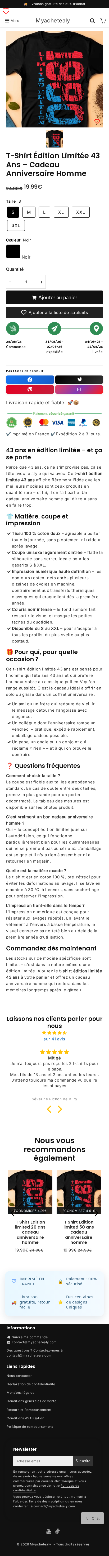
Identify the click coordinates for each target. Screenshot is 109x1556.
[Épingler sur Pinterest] (30, 389)
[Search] (92, 20)
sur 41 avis (54, 1038)
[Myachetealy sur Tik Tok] (57, 1533)
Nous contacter (19, 1376)
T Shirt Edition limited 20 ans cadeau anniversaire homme (30, 1232)
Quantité (15, 269)
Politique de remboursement (30, 1427)
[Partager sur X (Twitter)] (79, 379)
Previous (12, 1212)
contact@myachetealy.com (34, 1342)
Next (96, 1212)
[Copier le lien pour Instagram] (79, 389)
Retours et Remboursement (29, 1410)
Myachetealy (53, 20)
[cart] (103, 20)
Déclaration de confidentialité (31, 1384)
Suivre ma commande (30, 1337)
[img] (54, 1033)
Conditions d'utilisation (25, 1418)
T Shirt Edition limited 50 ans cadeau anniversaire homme (78, 1232)
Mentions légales (20, 1393)
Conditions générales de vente (31, 1401)
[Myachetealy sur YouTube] (49, 1532)
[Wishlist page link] (6, 11)
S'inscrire (83, 1461)
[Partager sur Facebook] (30, 379)
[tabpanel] (54, 139)
